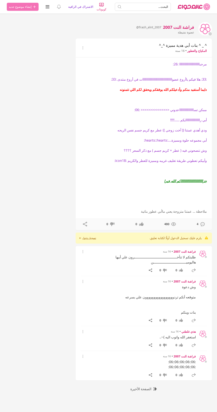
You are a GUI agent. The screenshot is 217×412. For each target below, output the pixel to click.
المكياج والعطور (197, 51)
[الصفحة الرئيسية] (194, 6)
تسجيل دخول (89, 238)
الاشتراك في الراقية (80, 7)
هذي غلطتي (188, 331)
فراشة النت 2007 (185, 251)
